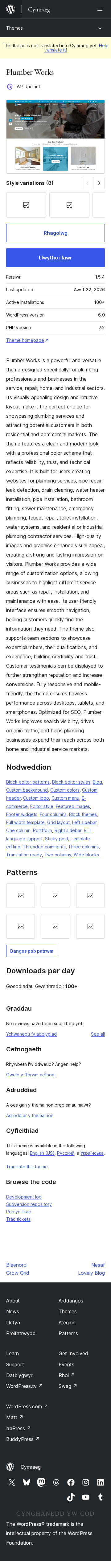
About (13, 1301)
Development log (24, 1196)
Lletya (13, 1322)
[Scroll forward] (99, 183)
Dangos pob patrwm (31, 951)
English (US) (42, 1153)
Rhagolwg (56, 233)
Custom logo (36, 798)
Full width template (25, 822)
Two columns (57, 854)
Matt (14, 1417)
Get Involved (73, 1353)
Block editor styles (71, 782)
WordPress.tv (24, 1386)
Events (66, 1364)
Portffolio (42, 830)
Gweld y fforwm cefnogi (31, 1074)
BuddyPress (23, 1439)
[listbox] (55, 911)
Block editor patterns (28, 782)
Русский (65, 1153)
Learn (12, 1353)
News (12, 1311)
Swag (68, 1386)
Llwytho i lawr (55, 258)
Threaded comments (44, 846)
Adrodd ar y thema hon (29, 1115)
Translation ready (24, 854)
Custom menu (65, 798)
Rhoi (67, 1375)
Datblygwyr (19, 1375)
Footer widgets (21, 814)
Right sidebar (68, 830)
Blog (97, 782)
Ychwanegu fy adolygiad (31, 1034)
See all (98, 1034)
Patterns (68, 1333)
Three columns (83, 846)
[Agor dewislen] (101, 9)
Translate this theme (27, 1166)
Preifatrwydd (21, 1333)
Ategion (67, 1322)
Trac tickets (18, 1219)
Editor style (41, 806)
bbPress (18, 1428)
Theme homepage (25, 340)
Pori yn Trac (18, 1211)
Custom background (27, 790)
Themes (14, 28)
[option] (20, 895)
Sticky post (56, 838)
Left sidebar (84, 822)
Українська (92, 1153)
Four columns (53, 814)
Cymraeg (31, 1467)
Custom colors (65, 790)
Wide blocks (86, 854)
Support (15, 1364)
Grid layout (58, 822)
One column (18, 830)
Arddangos (71, 1301)
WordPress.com (27, 1406)
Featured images (73, 806)
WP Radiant (28, 86)
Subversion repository (29, 1204)
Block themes (83, 814)
